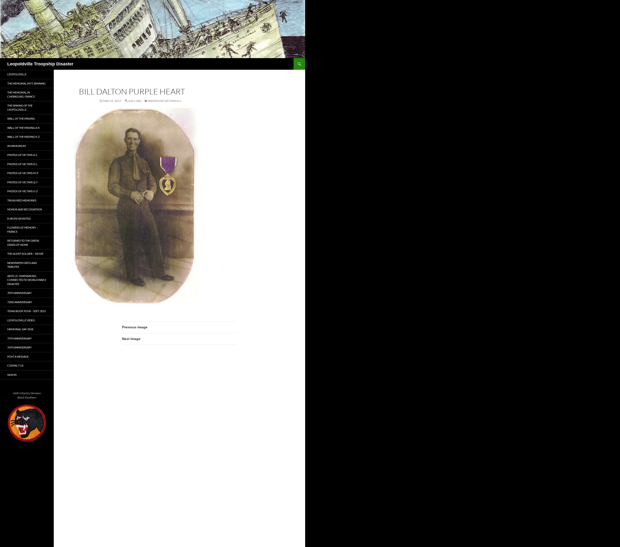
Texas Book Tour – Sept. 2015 (26, 311)
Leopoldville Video (21, 320)
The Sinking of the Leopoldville (19, 107)
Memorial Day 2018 (20, 329)
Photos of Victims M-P (22, 173)
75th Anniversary (19, 338)
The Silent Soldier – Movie (25, 253)
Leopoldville (16, 74)
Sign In (11, 374)
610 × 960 (134, 101)
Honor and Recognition (24, 209)
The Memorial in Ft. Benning (26, 83)
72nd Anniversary (19, 302)
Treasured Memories (21, 200)
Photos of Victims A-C (22, 154)
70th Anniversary (19, 292)
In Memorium (16, 145)
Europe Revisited (19, 218)
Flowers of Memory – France (22, 229)
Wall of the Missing (21, 118)
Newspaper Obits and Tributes (22, 265)
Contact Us (15, 365)
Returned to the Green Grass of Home (23, 242)
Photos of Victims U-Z (22, 191)
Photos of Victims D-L (164, 101)
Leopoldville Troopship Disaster (40, 64)
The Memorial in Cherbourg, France (21, 94)
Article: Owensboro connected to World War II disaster (26, 279)
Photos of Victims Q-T (22, 182)
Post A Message (18, 356)
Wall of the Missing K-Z (23, 136)
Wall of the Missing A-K (23, 127)
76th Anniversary (19, 347)
